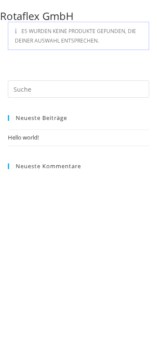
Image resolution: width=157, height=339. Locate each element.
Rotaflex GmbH (37, 16)
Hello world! (23, 137)
